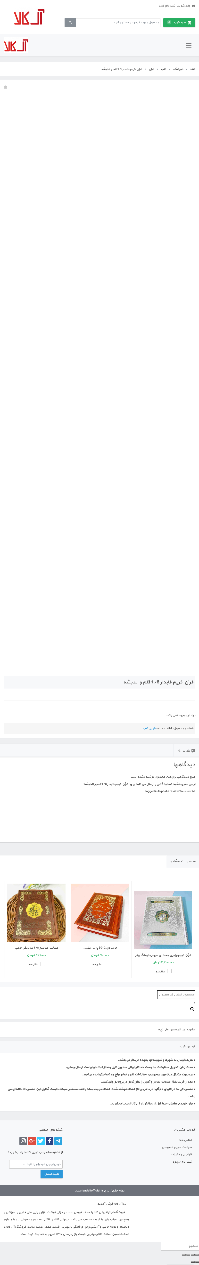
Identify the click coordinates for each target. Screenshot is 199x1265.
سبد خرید (177, 22)
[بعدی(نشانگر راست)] (193, 1262)
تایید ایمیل (51, 1174)
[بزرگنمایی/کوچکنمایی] (197, 1255)
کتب (163, 69)
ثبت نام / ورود (182, 1161)
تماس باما (185, 1140)
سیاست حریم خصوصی (177, 1147)
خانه (192, 69)
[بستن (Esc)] (184, 1255)
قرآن (151, 69)
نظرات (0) (183, 750)
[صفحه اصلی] (29, 17)
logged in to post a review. (161, 791)
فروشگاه (178, 69)
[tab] (186, 750)
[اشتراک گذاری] (188, 1255)
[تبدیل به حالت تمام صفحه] (193, 1255)
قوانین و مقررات (181, 1154)
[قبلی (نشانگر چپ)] (197, 1262)
